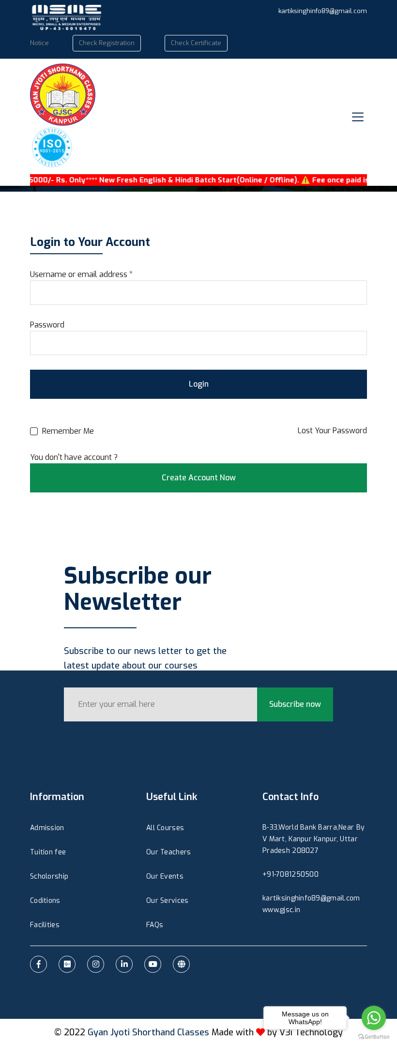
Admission (47, 828)
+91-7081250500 (290, 874)
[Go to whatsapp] (374, 1018)
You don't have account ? (74, 457)
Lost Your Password (332, 430)
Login (199, 384)
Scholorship (49, 876)
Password (47, 325)
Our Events (164, 876)
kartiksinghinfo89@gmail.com (322, 11)
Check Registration (107, 43)
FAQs (154, 925)
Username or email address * (81, 274)
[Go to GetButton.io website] (373, 1036)
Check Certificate (196, 43)
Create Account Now (199, 478)
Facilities (45, 925)
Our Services (167, 900)
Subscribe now (295, 704)
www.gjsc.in (281, 910)
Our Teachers (168, 852)
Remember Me (67, 431)
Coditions (45, 900)
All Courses (165, 828)
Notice (39, 43)
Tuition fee (48, 852)
